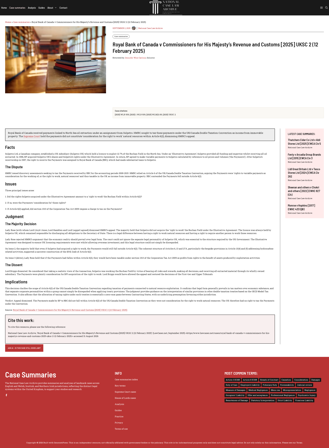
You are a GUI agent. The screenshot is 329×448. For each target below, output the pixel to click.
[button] (326, 7)
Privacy (119, 422)
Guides (41, 7)
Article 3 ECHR (233, 380)
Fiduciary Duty (270, 385)
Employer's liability (250, 385)
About (50, 7)
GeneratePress (61, 442)
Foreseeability (287, 385)
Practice (119, 416)
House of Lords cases (125, 398)
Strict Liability (285, 400)
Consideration (301, 380)
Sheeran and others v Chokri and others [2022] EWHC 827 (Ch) (304, 190)
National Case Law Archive (150, 28)
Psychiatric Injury (307, 395)
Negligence (309, 390)
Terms (299, 442)
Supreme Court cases (125, 391)
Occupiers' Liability (235, 395)
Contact (63, 7)
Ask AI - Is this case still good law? (24, 348)
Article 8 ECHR (250, 380)
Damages (315, 380)
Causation (286, 380)
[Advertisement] (190, 83)
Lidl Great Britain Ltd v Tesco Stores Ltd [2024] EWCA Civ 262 (304, 172)
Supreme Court (32, 136)
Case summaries (17, 7)
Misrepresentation (292, 390)
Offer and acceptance (258, 395)
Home (4, 7)
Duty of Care (231, 385)
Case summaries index (126, 379)
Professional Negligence (283, 395)
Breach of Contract (269, 380)
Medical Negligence (258, 390)
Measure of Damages (235, 390)
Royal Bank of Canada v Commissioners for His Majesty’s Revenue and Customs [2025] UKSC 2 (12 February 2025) (70, 310)
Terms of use (121, 428)
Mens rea (275, 390)
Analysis (32, 7)
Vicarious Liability (304, 400)
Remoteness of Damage (237, 400)
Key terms (120, 385)
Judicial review (304, 385)
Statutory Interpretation (263, 400)
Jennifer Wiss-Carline (135, 58)
